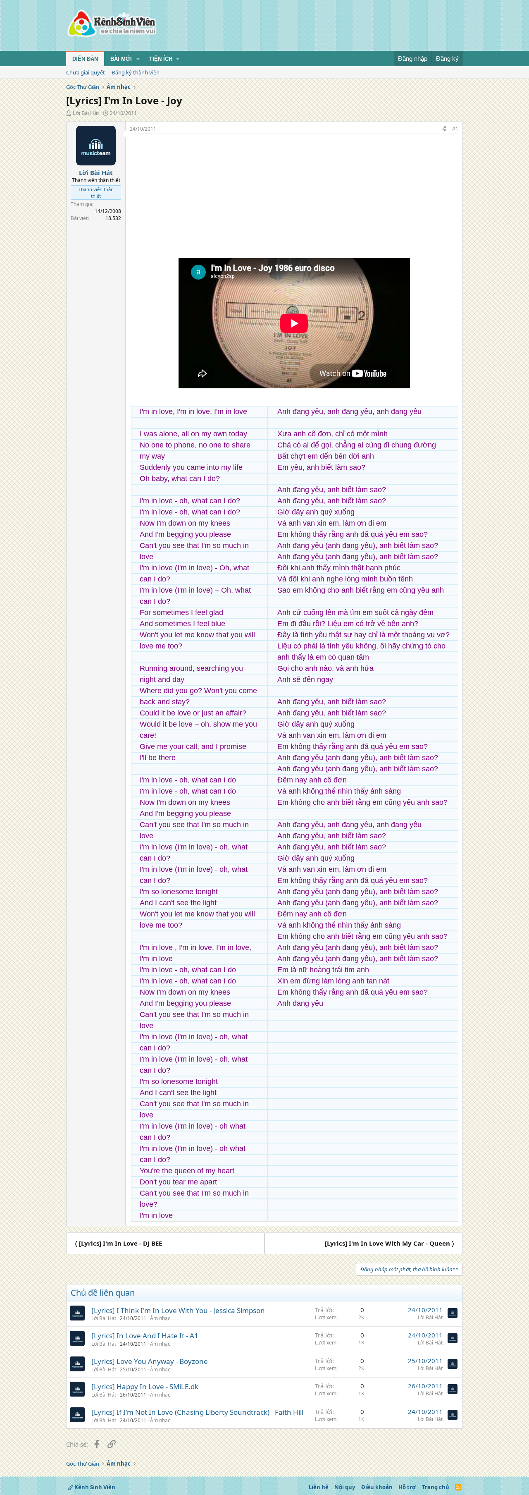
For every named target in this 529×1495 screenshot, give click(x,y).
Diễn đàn (85, 59)
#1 (455, 128)
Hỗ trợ (407, 1487)
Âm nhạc (160, 1318)
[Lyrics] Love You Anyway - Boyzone (149, 1361)
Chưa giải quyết (85, 72)
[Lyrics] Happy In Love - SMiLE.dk (144, 1386)
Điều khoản (377, 1487)
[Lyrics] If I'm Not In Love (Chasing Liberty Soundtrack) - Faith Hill (197, 1412)
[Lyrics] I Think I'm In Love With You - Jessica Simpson (178, 1310)
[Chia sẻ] (443, 129)
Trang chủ (435, 1487)
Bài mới (121, 59)
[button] (138, 59)
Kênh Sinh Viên (94, 1487)
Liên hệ (319, 1487)
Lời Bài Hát (86, 113)
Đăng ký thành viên (136, 72)
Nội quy (344, 1487)
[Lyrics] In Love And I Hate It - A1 (144, 1335)
